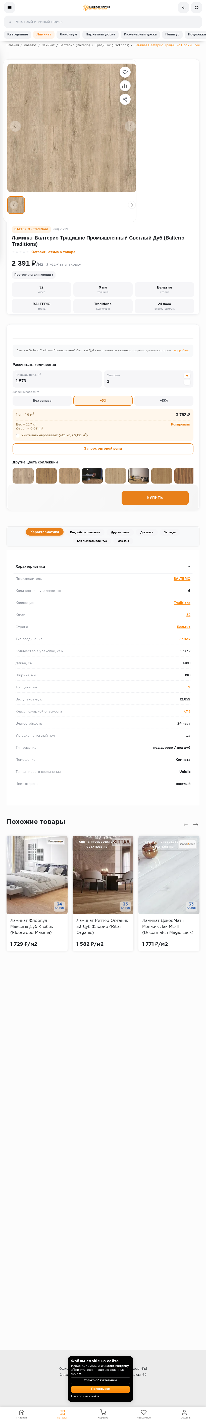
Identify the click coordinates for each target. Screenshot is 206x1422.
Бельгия (183, 627)
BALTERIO (182, 579)
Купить (155, 498)
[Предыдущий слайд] (15, 126)
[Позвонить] (183, 7)
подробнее (181, 350)
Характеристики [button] (30, 566)
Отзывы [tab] (123, 540)
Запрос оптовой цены (103, 448)
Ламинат (43, 34)
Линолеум (68, 34)
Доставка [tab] (146, 532)
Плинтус (172, 34)
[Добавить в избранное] (125, 72)
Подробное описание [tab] (85, 532)
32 (188, 615)
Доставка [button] (20, 556)
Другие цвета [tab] (120, 532)
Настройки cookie (85, 1396)
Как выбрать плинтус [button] (31, 556)
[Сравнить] (125, 85)
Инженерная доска (140, 34)
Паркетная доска (100, 34)
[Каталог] (9, 7)
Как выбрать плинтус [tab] (92, 540)
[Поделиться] (125, 99)
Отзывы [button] (19, 556)
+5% (103, 400)
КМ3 (186, 711)
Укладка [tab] (170, 532)
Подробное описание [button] (31, 556)
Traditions (182, 603)
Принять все (100, 1389)
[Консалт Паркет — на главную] (96, 8)
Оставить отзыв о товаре (53, 252)
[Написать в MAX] (196, 7)
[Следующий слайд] (130, 126)
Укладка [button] (19, 556)
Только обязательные (100, 1380)
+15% (164, 400)
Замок (184, 639)
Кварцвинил (17, 34)
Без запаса (42, 400)
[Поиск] (10, 22)
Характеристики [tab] (44, 532)
